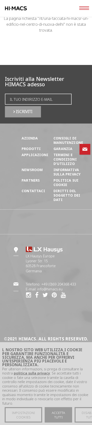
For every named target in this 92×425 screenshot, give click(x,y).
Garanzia (62, 148)
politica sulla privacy (32, 373)
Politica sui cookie (66, 182)
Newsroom (32, 169)
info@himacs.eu (50, 289)
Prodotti (31, 148)
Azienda (30, 138)
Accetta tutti (58, 415)
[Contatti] (84, 149)
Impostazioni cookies (23, 415)
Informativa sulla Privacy (66, 171)
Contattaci (33, 190)
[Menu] (84, 8)
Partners (31, 180)
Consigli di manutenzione (68, 140)
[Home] (25, 8)
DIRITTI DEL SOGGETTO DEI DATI (66, 195)
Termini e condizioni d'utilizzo (65, 159)
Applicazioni (35, 154)
